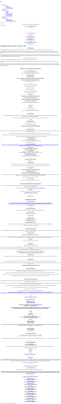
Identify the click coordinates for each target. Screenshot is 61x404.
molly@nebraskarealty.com (30, 39)
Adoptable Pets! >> (31, 299)
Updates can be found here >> (30, 354)
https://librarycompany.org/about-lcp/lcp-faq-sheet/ (30, 362)
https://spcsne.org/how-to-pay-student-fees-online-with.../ (30, 116)
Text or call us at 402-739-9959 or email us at (15, 203)
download (28, 305)
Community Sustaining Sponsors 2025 (30, 376)
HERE (37, 338)
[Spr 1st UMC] (2, 25)
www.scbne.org (36, 225)
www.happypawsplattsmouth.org (35, 304)
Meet (27, 299)
